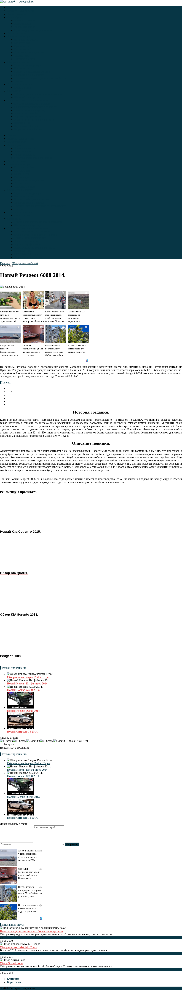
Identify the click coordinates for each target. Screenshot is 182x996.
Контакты (13, 978)
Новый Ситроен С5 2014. (22, 731)
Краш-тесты (21, 46)
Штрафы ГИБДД (24, 122)
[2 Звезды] (19, 741)
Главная (12, 7)
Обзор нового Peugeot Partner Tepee (28, 677)
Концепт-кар (22, 42)
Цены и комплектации (20, 84)
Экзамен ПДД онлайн (20, 10)
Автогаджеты (22, 23)
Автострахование (24, 20)
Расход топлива (23, 68)
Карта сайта (14, 982)
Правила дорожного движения (33, 30)
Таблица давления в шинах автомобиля (38, 94)
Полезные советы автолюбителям (27, 100)
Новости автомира (18, 36)
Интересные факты (26, 39)
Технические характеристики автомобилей (40, 78)
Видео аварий (22, 49)
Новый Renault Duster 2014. (23, 710)
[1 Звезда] (6, 741)
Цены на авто (22, 87)
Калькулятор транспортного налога (35, 106)
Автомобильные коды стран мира (34, 119)
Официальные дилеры (27, 65)
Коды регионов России (28, 129)
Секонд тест (21, 55)
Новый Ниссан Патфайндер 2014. (27, 683)
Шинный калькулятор (27, 97)
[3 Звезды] (33, 741)
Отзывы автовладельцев (29, 52)
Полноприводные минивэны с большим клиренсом (31, 931)
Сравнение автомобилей (29, 74)
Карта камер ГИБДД (26, 126)
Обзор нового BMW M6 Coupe (18, 947)
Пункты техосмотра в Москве (32, 103)
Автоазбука (14, 17)
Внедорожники (16, 33)
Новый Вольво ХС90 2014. (23, 689)
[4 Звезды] (46, 741)
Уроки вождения (24, 26)
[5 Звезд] (59, 741)
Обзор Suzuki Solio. (11, 963)
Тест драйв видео (24, 58)
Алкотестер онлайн (26, 113)
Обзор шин (14, 90)
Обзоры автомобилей (20, 62)
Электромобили (16, 13)
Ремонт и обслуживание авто (32, 71)
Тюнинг (19, 81)
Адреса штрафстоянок (27, 116)
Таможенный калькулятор (30, 110)
